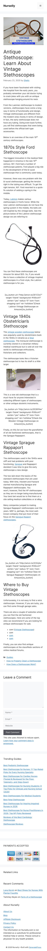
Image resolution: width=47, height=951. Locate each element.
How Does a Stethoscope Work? (21, 664)
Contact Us (8, 927)
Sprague (18, 464)
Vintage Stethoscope (24, 629)
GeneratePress (35, 947)
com (11, 635)
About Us (7, 911)
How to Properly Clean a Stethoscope (24, 661)
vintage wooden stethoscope (21, 332)
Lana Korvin (8, 890)
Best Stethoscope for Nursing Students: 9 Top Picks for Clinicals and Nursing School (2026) (22, 789)
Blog (5, 915)
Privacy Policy (9, 923)
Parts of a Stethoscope (31, 897)
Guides (10, 657)
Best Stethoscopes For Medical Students (22, 796)
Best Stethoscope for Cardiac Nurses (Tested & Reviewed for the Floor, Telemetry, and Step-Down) (20, 779)
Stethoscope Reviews (13, 824)
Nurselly (9, 5)
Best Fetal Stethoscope (14, 800)
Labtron (13, 199)
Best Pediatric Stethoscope (15, 765)
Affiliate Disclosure (12, 919)
